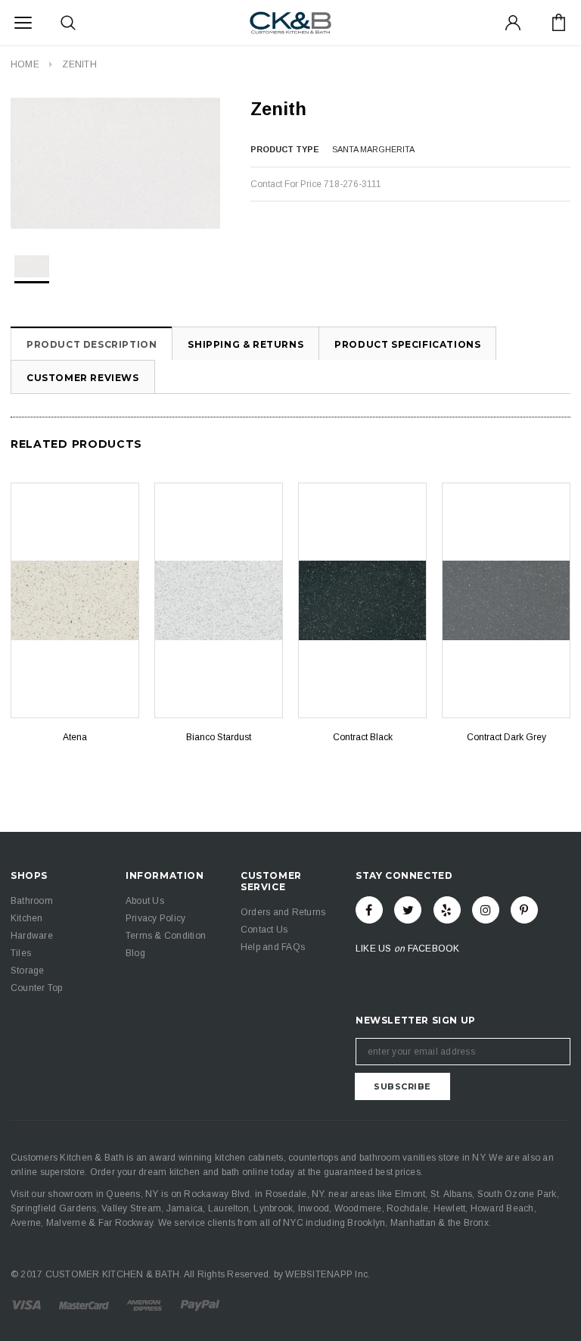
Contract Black (363, 737)
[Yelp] (447, 910)
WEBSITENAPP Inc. (327, 1274)
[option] (115, 163)
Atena (75, 737)
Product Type (284, 149)
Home (25, 64)
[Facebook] (369, 910)
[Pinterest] (524, 910)
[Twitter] (407, 910)
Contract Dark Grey (506, 737)
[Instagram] (485, 910)
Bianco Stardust (218, 737)
